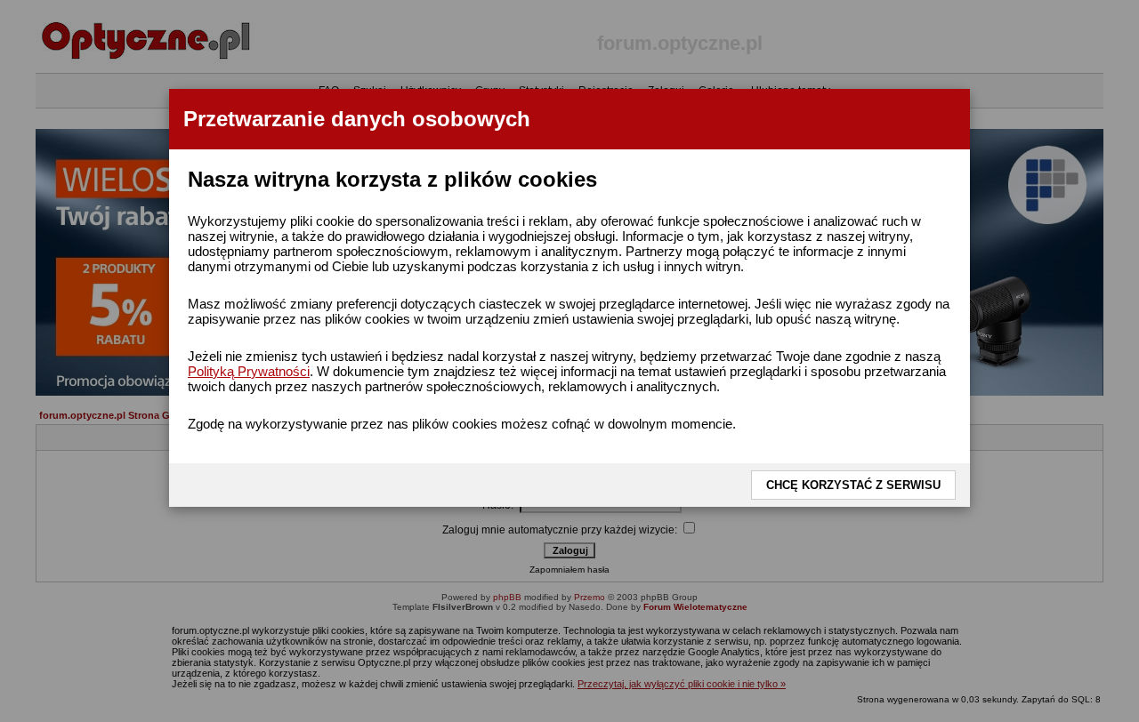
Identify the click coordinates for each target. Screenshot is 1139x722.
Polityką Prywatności (249, 371)
